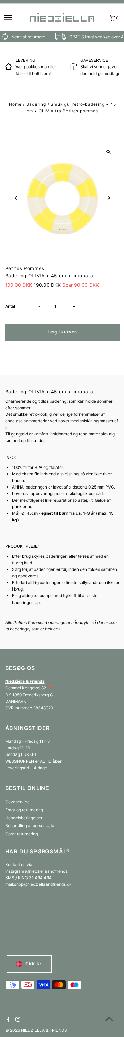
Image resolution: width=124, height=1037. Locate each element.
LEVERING (25, 60)
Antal (10, 306)
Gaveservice (17, 801)
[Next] (108, 198)
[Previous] (16, 198)
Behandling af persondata (29, 825)
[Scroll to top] (109, 1019)
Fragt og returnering (24, 809)
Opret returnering (21, 833)
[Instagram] (17, 1020)
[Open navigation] (13, 17)
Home (15, 104)
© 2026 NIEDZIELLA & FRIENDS (36, 1030)
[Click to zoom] (108, 152)
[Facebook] (7, 1020)
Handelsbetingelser (23, 817)
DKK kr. (34, 963)
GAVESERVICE (94, 60)
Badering (36, 104)
